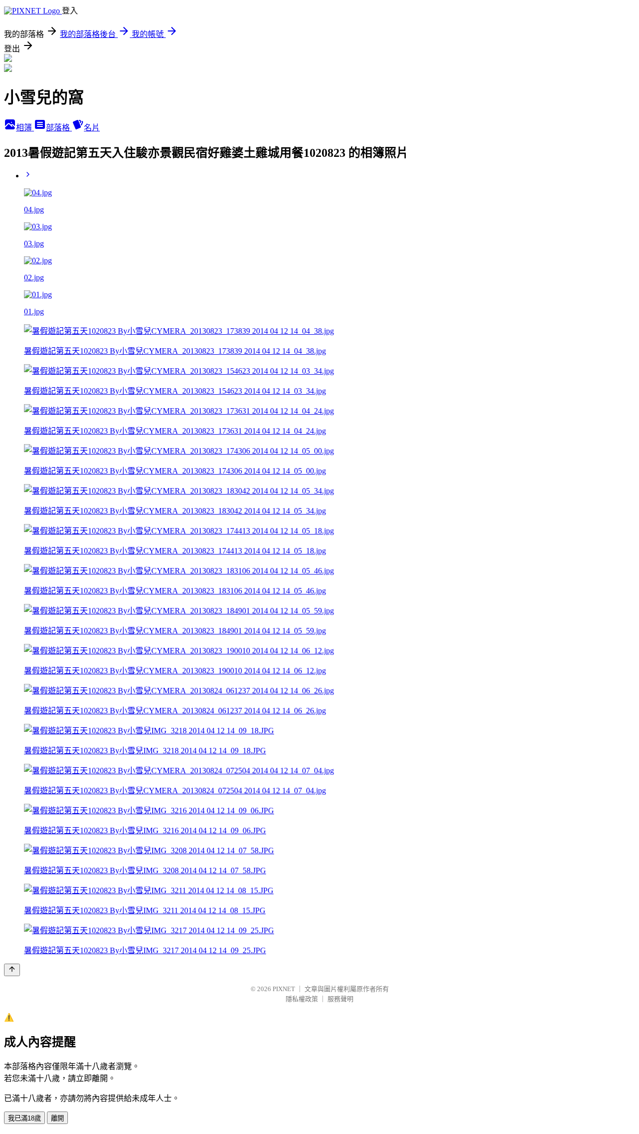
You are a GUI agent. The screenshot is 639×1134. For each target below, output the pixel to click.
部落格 (59, 127)
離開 (57, 1118)
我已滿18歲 (24, 1118)
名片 (92, 127)
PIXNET (284, 989)
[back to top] (12, 970)
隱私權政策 (302, 999)
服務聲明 (340, 999)
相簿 (25, 127)
